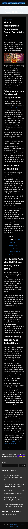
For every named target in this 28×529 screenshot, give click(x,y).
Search (4, 462)
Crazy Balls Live (16, 108)
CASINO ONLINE (8, 19)
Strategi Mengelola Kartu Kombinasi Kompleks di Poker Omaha (13, 477)
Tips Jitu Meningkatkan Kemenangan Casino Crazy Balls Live (14, 29)
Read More (8, 447)
